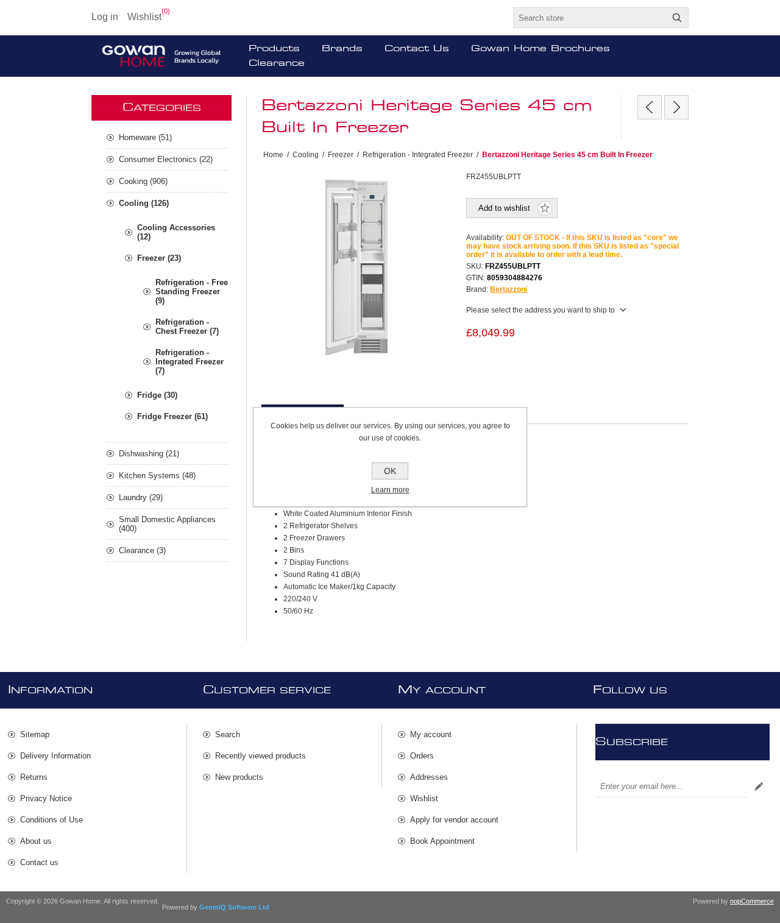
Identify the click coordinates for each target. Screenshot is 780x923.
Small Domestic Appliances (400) (167, 524)
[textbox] (590, 17)
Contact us (39, 862)
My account (431, 734)
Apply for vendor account (454, 819)
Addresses (429, 777)
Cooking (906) (143, 181)
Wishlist (424, 798)
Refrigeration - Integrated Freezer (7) (189, 361)
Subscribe (759, 786)
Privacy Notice (46, 798)
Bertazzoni (508, 289)
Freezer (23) (159, 258)
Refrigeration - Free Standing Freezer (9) (191, 291)
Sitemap (34, 734)
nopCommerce (752, 901)
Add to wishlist (504, 208)
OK (390, 471)
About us (36, 841)
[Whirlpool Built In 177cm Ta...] (649, 107)
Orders (422, 755)
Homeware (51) (145, 137)
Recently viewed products (260, 755)
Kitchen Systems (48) (157, 475)
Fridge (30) (157, 395)
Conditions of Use (51, 819)
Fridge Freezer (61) (172, 416)
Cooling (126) (144, 203)
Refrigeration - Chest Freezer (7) (187, 326)
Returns (34, 777)
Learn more (390, 490)
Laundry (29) (141, 497)
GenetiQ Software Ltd (234, 907)
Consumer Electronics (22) (166, 159)
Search (677, 17)
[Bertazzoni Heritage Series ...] (676, 107)
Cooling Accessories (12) (176, 232)
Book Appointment (442, 841)
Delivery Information (55, 755)
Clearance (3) (142, 550)
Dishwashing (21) (149, 453)
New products (239, 777)
